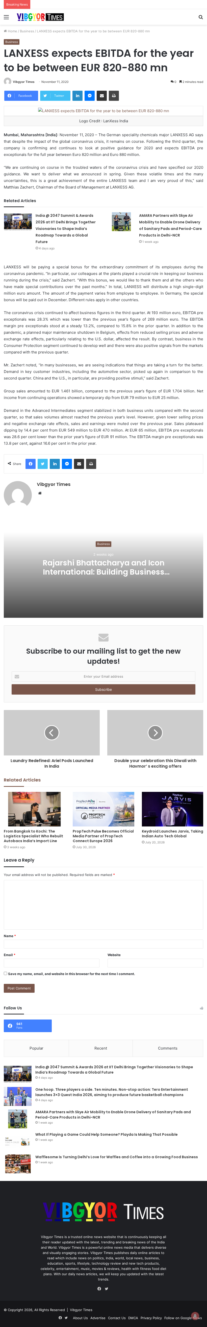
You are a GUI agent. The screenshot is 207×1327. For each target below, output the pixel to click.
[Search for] (200, 19)
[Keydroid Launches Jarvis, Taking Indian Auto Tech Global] (172, 809)
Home (12, 31)
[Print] (114, 96)
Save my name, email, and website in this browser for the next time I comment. (71, 974)
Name (10, 936)
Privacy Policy (151, 1318)
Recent (100, 1048)
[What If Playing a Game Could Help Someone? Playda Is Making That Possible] (18, 1141)
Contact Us (117, 1318)
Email (9, 955)
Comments (167, 1048)
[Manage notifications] (195, 1316)
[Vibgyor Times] (40, 17)
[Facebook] (30, 464)
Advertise (98, 1318)
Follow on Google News (183, 1318)
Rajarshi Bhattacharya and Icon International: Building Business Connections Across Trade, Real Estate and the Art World (104, 576)
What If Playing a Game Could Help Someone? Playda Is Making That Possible (106, 1134)
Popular (36, 1048)
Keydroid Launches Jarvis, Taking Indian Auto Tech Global (172, 834)
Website (114, 955)
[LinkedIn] (77, 96)
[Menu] (6, 19)
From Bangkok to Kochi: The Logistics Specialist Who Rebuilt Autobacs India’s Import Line (33, 836)
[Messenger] (90, 96)
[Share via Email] (102, 96)
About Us (80, 1318)
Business (27, 31)
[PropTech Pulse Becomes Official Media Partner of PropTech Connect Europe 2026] (103, 809)
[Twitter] (43, 464)
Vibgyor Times (24, 82)
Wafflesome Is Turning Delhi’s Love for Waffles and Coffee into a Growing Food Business (116, 1156)
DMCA (133, 1318)
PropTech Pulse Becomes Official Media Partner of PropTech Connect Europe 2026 (103, 836)
